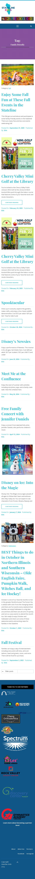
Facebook (21, 854)
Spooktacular (12, 302)
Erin (5, 130)
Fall (9, 88)
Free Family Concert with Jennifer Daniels (15, 413)
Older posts (9, 671)
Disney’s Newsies (16, 341)
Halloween (12, 546)
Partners (30, 849)
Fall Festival (11, 642)
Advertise (21, 849)
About (13, 849)
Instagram (30, 854)
